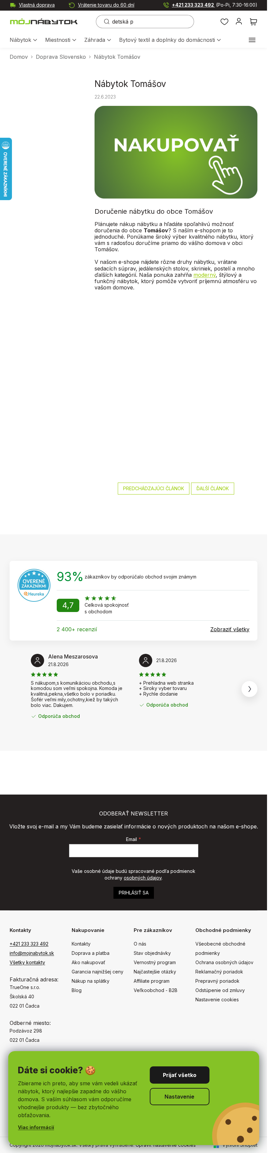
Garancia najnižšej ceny (97, 971)
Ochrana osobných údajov (224, 962)
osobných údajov (143, 878)
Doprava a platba (90, 953)
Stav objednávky (152, 953)
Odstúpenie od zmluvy (220, 990)
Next (249, 689)
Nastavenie (179, 1096)
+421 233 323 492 (214, 5)
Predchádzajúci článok (153, 488)
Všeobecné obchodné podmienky (220, 948)
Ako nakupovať (88, 962)
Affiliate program (152, 981)
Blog (77, 990)
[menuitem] (23, 40)
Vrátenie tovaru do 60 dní (106, 5)
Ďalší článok (212, 488)
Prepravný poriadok (217, 981)
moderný (204, 274)
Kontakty (81, 944)
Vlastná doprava (37, 5)
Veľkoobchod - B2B (155, 990)
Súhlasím (179, 1075)
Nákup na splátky (90, 981)
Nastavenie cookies (217, 999)
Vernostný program (155, 962)
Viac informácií (36, 1127)
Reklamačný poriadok (219, 971)
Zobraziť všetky (229, 629)
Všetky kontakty (27, 962)
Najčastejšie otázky (155, 971)
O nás (140, 944)
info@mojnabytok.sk (32, 953)
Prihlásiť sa (134, 892)
